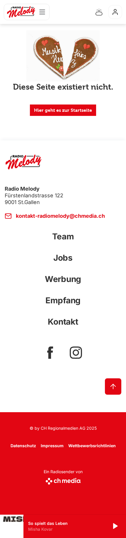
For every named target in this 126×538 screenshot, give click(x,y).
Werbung (63, 279)
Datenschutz (23, 445)
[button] (63, 526)
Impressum (52, 445)
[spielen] (115, 526)
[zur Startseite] (21, 12)
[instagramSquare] (76, 352)
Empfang (63, 300)
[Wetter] (99, 12)
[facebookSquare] (50, 352)
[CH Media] (63, 480)
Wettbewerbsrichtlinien (92, 445)
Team (63, 236)
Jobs (63, 258)
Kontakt (63, 322)
